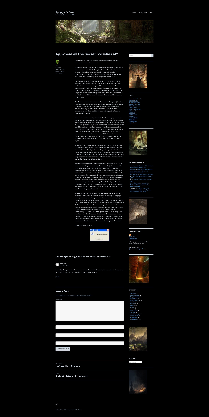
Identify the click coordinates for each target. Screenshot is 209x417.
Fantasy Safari (142, 12)
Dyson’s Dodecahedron (135, 109)
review (132, 307)
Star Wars (132, 312)
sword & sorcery (134, 314)
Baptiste (132, 185)
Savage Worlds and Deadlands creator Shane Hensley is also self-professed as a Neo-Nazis (141, 171)
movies (132, 305)
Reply (57, 276)
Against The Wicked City (135, 99)
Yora (57, 65)
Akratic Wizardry (133, 100)
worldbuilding (59, 73)
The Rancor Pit (133, 121)
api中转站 (132, 166)
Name (58, 324)
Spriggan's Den (65, 12)
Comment (59, 299)
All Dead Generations (134, 102)
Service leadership (135, 183)
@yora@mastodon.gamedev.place (138, 249)
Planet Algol (132, 119)
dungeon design (134, 295)
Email (58, 332)
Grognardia (132, 112)
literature (132, 303)
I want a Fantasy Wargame (146, 174)
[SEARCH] (152, 55)
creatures (132, 293)
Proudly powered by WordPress (73, 410)
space (131, 309)
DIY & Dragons (133, 107)
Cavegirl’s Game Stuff (134, 104)
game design (133, 298)
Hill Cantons (132, 116)
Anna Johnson (134, 174)
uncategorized (134, 315)
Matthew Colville (133, 118)
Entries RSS (132, 237)
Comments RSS (133, 238)
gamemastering (60, 71)
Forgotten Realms (60, 69)
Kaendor (132, 302)
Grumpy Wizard (133, 114)
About (151, 12)
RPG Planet (133, 123)
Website (58, 340)
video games (133, 317)
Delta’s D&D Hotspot (134, 106)
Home (134, 12)
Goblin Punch (132, 111)
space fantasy (133, 310)
